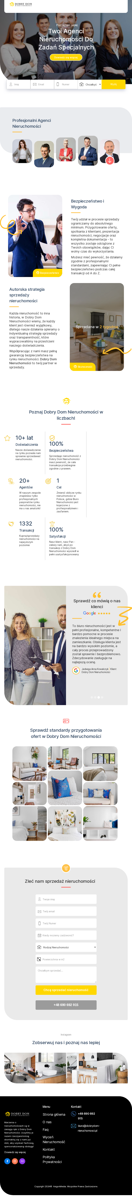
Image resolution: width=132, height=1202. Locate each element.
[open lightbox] (29, 763)
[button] (123, 6)
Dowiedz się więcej (66, 57)
